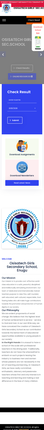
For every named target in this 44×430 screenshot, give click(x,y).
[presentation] (3, 54)
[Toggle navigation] (4, 20)
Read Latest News (22, 182)
